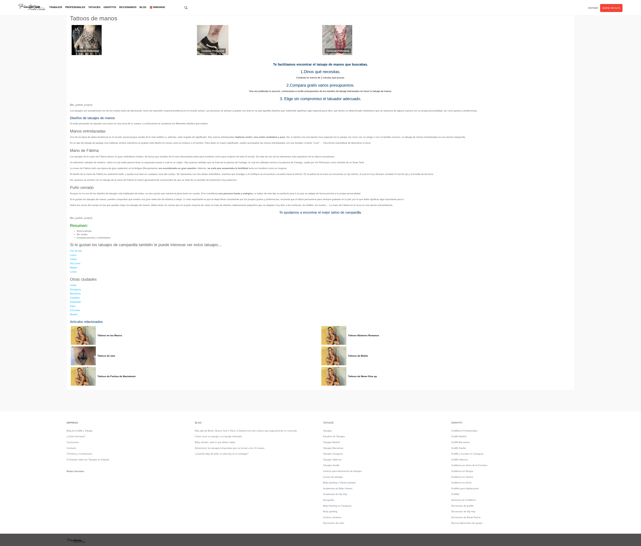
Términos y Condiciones (79, 453)
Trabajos (55, 7)
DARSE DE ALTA (611, 8)
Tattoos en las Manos (109, 335)
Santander (75, 302)
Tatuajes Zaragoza (333, 453)
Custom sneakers (332, 517)
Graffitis (109, 7)
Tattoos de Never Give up (362, 376)
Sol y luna (75, 263)
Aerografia (328, 500)
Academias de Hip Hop (335, 494)
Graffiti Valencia (459, 459)
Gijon (72, 306)
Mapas (73, 267)
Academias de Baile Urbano (337, 488)
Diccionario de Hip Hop (463, 511)
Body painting (330, 511)
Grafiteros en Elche (461, 482)
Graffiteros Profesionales (464, 430)
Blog (143, 7)
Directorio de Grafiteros (463, 500)
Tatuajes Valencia (332, 459)
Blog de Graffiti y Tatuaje (79, 430)
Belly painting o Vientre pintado (339, 482)
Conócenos (73, 442)
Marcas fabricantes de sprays (466, 523)
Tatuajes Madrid (331, 442)
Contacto (71, 448)
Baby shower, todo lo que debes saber (215, 442)
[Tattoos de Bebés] (333, 355)
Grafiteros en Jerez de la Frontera (469, 465)
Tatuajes (94, 7)
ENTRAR (593, 8)
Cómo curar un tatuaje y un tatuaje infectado (218, 436)
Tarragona (75, 289)
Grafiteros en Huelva (462, 477)
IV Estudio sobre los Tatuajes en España (88, 459)
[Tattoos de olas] (83, 355)
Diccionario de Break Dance (466, 517)
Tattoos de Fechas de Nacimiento (116, 376)
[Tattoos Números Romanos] (333, 335)
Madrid (73, 314)
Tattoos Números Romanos (363, 335)
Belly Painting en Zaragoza (337, 505)
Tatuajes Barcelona (333, 448)
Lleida (73, 285)
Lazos (73, 255)
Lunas (73, 271)
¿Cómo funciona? (76, 436)
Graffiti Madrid (458, 436)
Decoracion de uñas (333, 523)
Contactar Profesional (87, 50)
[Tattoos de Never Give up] (333, 376)
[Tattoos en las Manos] (83, 335)
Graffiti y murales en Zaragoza (467, 453)
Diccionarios (127, 7)
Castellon (75, 297)
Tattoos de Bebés (358, 355)
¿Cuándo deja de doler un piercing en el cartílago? (222, 453)
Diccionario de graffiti (462, 505)
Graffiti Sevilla (458, 448)
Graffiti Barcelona (460, 442)
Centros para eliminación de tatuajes (342, 471)
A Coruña (75, 310)
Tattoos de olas (106, 355)
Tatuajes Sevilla (331, 465)
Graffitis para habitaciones (465, 488)
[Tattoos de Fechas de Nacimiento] (83, 376)
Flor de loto (76, 250)
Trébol (73, 259)
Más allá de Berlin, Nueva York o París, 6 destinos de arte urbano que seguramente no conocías (246, 430)
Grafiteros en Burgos (462, 471)
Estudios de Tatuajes (334, 436)
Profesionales (75, 7)
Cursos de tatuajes (333, 477)
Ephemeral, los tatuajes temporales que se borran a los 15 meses (229, 448)
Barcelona (75, 293)
